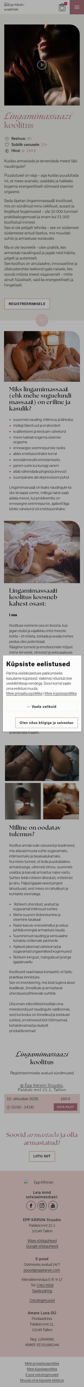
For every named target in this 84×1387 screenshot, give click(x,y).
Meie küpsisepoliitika (61, 693)
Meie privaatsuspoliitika (24, 693)
